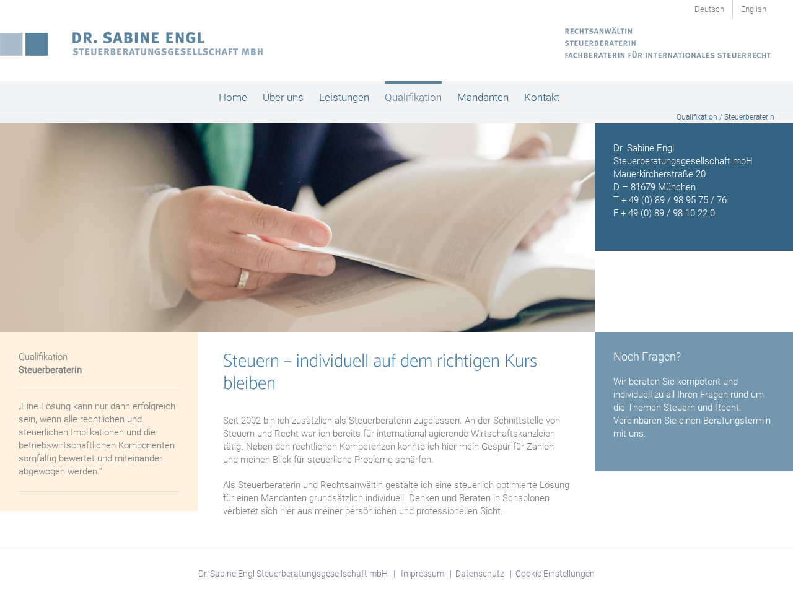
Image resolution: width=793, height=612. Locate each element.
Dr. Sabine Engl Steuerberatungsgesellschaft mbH (293, 574)
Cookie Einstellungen (555, 574)
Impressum (422, 574)
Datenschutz (479, 574)
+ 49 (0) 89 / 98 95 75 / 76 (674, 200)
